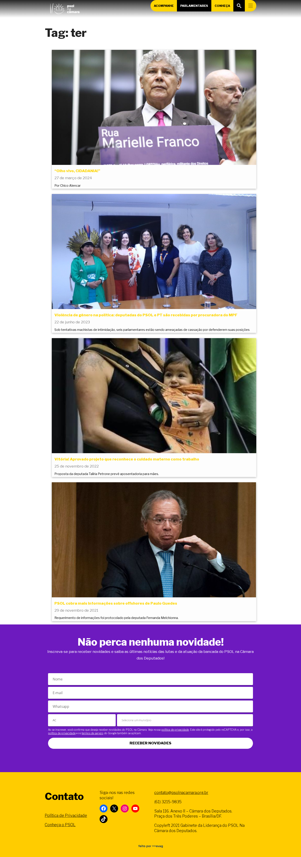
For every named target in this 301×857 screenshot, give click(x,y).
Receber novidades (150, 743)
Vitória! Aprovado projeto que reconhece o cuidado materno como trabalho (126, 459)
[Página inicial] (64, 7)
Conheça (222, 5)
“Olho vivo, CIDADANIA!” (77, 171)
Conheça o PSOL (60, 824)
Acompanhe (164, 5)
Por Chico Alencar (67, 186)
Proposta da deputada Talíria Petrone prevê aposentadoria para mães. (106, 474)
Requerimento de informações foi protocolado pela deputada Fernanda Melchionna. (116, 618)
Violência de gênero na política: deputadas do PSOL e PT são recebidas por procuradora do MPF (145, 315)
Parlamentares (194, 5)
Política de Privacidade (66, 815)
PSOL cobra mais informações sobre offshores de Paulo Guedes (115, 603)
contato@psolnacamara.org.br (181, 792)
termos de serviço (92, 733)
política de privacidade (175, 729)
